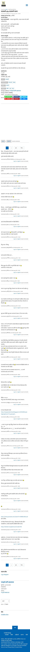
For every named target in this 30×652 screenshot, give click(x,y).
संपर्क (22, 642)
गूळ (10, 88)
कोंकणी (7, 85)
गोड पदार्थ (10, 82)
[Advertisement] (15, 120)
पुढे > (16, 148)
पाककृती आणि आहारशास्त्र (15, 91)
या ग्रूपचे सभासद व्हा (5, 593)
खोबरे (8, 88)
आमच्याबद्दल (18, 642)
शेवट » (22, 148)
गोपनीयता (13, 642)
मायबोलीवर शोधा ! (5, 615)
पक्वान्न (14, 82)
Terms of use (4, 647)
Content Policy (18, 647)
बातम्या (22, 635)
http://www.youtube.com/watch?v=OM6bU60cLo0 (14, 517)
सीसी (27, 635)
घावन (13, 88)
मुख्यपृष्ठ (6, 9)
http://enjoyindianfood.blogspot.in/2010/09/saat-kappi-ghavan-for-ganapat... (14, 413)
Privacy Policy (11, 647)
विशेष (12, 635)
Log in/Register (5, 575)
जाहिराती (17, 635)
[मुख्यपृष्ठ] (3, 3)
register (9, 141)
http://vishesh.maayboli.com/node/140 (11, 527)
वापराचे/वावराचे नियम (5, 642)
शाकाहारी (7, 79)
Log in (3, 141)
